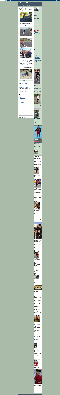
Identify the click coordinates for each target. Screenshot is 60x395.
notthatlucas (21, 87)
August (36, 55)
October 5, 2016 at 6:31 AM (24, 97)
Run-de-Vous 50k (37, 57)
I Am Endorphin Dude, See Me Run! (26, 2)
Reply (20, 95)
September (37, 54)
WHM (20, 83)
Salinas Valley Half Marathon (38, 60)
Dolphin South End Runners (37, 119)
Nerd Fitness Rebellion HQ (37, 122)
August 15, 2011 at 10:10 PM (24, 83)
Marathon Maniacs (36, 121)
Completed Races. (36, 32)
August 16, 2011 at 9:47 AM (25, 87)
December (37, 52)
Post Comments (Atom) (23, 117)
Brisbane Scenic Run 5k (37, 58)
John (20, 97)
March (36, 64)
